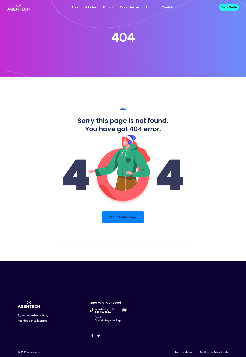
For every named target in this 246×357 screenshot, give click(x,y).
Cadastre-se (129, 7)
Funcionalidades (84, 7)
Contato (168, 7)
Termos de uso (184, 352)
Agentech (33, 352)
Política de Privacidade (214, 352)
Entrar (150, 7)
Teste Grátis (229, 7)
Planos (108, 7)
